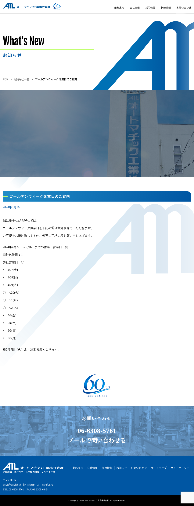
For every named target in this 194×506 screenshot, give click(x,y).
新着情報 (166, 7)
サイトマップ (159, 468)
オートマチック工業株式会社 (20, 10)
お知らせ (121, 468)
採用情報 (150, 7)
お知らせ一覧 (21, 79)
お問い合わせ (183, 7)
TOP (5, 79)
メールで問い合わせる (97, 440)
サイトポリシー (180, 468)
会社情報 (135, 7)
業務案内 (119, 7)
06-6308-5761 (97, 430)
